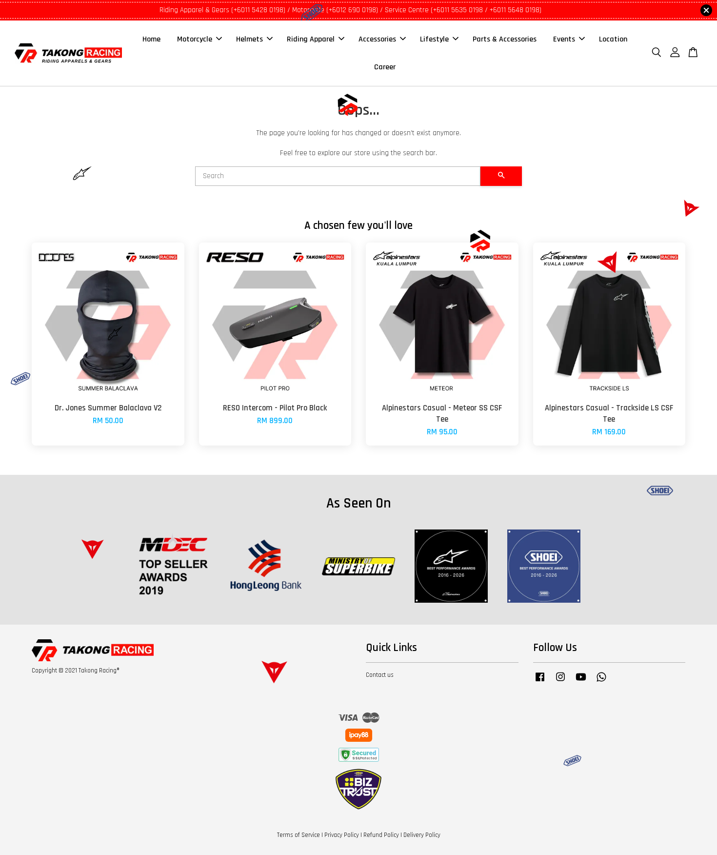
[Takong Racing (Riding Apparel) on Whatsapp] (601, 682)
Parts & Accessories (505, 39)
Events (564, 39)
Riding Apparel (311, 39)
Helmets (249, 39)
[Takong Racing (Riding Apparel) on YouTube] (581, 682)
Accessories (377, 39)
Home (151, 39)
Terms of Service (298, 835)
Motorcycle (194, 39)
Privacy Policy (341, 835)
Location (613, 39)
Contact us (380, 675)
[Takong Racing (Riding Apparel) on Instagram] (560, 682)
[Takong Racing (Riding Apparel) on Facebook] (540, 682)
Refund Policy (381, 835)
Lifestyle (434, 39)
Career (385, 67)
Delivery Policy (421, 835)
